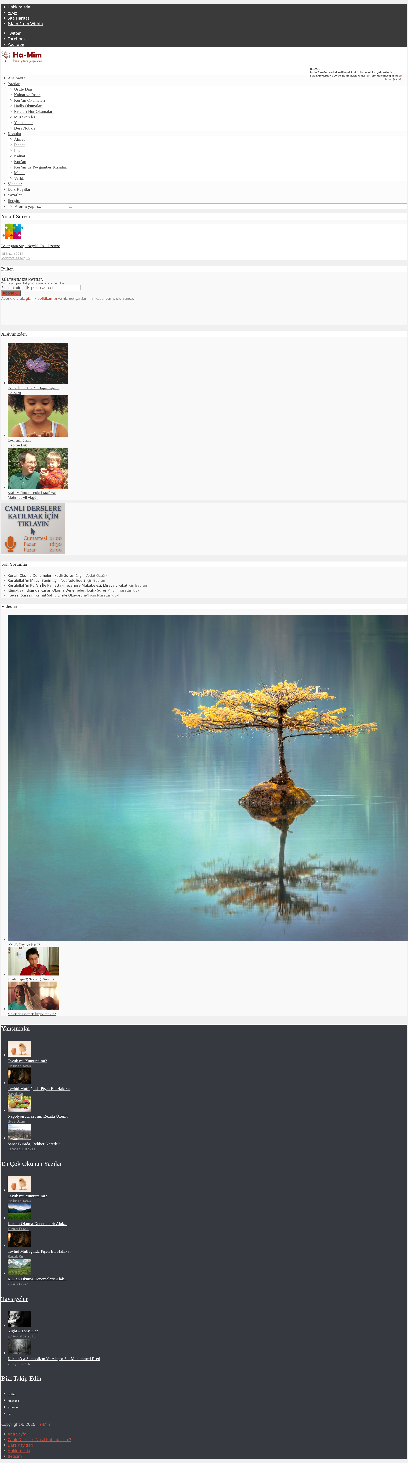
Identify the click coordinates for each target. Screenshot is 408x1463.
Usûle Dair (23, 89)
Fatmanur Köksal (22, 1149)
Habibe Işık (17, 445)
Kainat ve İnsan (27, 94)
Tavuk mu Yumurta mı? (27, 1061)
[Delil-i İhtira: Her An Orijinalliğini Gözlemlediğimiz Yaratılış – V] (38, 382)
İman (18, 150)
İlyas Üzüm (17, 1121)
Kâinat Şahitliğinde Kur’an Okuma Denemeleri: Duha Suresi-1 (59, 590)
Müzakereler (24, 117)
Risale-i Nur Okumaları (34, 111)
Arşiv (12, 12)
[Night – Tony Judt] (19, 1325)
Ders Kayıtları (20, 189)
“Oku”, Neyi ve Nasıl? (24, 945)
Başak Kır (15, 1093)
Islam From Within (25, 23)
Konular (14, 133)
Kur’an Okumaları (29, 100)
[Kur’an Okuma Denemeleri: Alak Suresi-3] (19, 1218)
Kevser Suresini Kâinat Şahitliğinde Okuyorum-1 (48, 595)
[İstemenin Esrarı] (38, 435)
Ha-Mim (14, 392)
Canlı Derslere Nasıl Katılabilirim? (39, 1439)
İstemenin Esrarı (19, 440)
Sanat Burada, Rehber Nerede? (34, 1144)
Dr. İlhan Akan (19, 1065)
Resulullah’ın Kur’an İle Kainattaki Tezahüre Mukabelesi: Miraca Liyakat (67, 585)
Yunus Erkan (18, 1228)
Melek (19, 172)
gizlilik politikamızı (41, 298)
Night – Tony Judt (23, 1331)
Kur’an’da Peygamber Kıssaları (40, 167)
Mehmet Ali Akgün (15, 258)
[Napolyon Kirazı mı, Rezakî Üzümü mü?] (19, 1110)
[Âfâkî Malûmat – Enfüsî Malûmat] (38, 487)
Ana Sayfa (16, 78)
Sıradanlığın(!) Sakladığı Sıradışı (31, 979)
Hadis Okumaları (28, 106)
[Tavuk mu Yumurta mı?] (19, 1055)
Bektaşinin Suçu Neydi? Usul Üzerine (30, 246)
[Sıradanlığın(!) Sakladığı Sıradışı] (33, 974)
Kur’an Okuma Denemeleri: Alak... (37, 1223)
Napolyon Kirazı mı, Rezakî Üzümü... (40, 1116)
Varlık (19, 178)
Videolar (15, 184)
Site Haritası (19, 18)
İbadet (19, 145)
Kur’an (20, 161)
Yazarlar (15, 195)
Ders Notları (24, 128)
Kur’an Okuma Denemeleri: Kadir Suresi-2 (43, 575)
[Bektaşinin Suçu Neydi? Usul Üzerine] (12, 238)
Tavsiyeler (14, 1298)
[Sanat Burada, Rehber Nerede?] (19, 1138)
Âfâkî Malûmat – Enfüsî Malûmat (32, 493)
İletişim (14, 200)
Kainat (19, 156)
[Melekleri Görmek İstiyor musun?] (33, 1008)
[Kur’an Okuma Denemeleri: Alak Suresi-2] (19, 1273)
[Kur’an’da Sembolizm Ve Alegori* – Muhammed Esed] (19, 1353)
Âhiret (19, 139)
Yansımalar (23, 122)
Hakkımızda (19, 7)
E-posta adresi (13, 287)
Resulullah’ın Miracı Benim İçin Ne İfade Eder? (46, 580)
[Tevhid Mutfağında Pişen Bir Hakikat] (19, 1083)
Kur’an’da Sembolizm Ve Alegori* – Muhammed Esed (54, 1358)
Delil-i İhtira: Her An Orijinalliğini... (33, 388)
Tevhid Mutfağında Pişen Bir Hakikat (39, 1088)
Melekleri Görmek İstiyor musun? (32, 1014)
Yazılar (14, 83)
